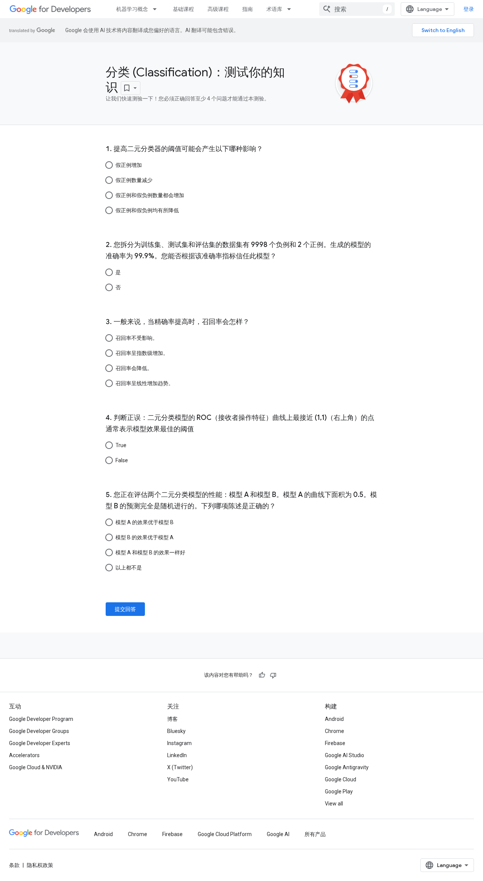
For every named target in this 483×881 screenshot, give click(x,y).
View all (334, 804)
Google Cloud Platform (225, 834)
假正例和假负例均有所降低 (147, 210)
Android (334, 719)
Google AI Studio (344, 755)
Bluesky (176, 731)
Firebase (335, 743)
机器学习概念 (132, 9)
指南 (247, 9)
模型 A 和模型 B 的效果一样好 (150, 552)
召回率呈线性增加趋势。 (144, 383)
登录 (468, 9)
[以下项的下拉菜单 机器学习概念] (157, 9)
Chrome (334, 731)
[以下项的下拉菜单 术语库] (291, 9)
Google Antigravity (347, 767)
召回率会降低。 (133, 368)
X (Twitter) (180, 767)
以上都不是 (128, 568)
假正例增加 (128, 165)
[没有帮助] (273, 675)
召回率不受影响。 (136, 338)
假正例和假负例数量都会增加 (149, 195)
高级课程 (218, 9)
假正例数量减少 (133, 180)
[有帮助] (262, 675)
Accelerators (24, 755)
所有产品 (315, 834)
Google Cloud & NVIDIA (35, 767)
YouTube (178, 779)
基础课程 (183, 9)
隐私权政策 (40, 865)
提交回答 (125, 609)
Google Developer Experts (39, 743)
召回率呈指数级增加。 (141, 353)
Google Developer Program (41, 719)
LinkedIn (177, 755)
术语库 (274, 9)
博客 (172, 719)
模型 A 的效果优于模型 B (144, 522)
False (121, 460)
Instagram (179, 743)
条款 (14, 865)
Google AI (278, 834)
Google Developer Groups (39, 731)
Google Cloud (340, 779)
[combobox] (357, 9)
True (120, 445)
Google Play (339, 791)
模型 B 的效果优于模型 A (144, 537)
